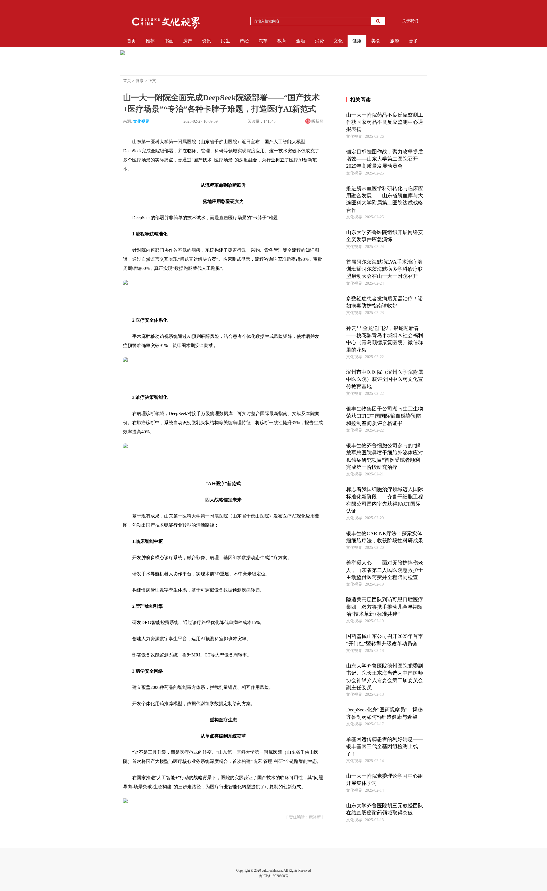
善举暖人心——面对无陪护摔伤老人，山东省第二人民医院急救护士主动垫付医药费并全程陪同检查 (384, 570)
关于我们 (410, 21)
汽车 (263, 40)
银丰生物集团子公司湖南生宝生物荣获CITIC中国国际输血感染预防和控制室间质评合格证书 (384, 416)
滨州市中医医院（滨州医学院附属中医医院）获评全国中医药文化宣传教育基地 (384, 379)
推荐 (150, 40)
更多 (413, 40)
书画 (169, 40)
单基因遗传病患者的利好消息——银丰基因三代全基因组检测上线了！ (384, 746)
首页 (131, 40)
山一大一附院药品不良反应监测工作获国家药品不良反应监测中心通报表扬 (384, 122)
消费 (319, 40)
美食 (375, 40)
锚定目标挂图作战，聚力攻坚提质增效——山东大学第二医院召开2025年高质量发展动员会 (384, 159)
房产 (187, 40)
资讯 (206, 40)
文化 (338, 40)
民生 (225, 40)
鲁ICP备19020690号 (273, 876)
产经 (244, 40)
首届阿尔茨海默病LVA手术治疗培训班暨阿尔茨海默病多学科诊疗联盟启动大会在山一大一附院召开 (384, 269)
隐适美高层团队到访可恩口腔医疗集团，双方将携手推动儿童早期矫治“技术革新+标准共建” (384, 607)
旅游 (394, 40)
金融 (300, 40)
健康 (357, 40)
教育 (281, 40)
